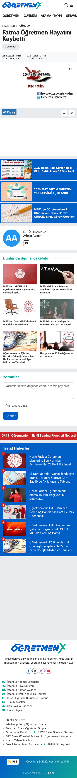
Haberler (8, 25)
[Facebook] (29, 671)
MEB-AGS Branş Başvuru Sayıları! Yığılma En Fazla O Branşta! (56, 289)
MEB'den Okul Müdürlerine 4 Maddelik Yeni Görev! (19, 323)
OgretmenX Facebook (19, 732)
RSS (14, 761)
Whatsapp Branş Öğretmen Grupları (27, 724)
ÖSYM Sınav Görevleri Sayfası (55, 732)
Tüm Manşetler (16, 702)
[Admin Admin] (11, 238)
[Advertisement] (38, 598)
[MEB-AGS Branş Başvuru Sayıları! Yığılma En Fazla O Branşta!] (57, 273)
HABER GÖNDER (15, 720)
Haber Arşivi (14, 710)
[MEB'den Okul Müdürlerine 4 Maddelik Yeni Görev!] (20, 308)
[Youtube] (48, 671)
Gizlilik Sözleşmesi (58, 744)
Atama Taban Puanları (19, 740)
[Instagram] (42, 671)
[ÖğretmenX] (22, 5)
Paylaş (11, 112)
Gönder (11, 416)
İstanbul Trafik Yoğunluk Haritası (26, 694)
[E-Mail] (26, 243)
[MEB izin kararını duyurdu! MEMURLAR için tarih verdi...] (57, 308)
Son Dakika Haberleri (20, 706)
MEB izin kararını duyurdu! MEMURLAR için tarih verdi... (56, 323)
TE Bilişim (48, 773)
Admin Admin (32, 235)
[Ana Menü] (71, 5)
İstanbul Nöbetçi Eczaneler (23, 681)
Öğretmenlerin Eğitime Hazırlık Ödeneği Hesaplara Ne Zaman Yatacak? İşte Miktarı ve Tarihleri (19, 358)
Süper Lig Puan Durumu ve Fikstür (27, 698)
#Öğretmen (10, 46)
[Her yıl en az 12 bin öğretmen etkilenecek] (57, 340)
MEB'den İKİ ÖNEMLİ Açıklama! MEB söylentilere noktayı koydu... (19, 289)
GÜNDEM (30, 16)
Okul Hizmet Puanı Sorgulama (24, 744)
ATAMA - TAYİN (51, 16)
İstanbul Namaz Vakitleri (22, 690)
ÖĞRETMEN (11, 16)
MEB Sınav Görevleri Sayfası (22, 736)
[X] (35, 671)
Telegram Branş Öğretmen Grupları (26, 728)
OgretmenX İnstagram (58, 736)
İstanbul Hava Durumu (20, 686)
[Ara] (66, 5)
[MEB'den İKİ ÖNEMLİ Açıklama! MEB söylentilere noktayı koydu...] (20, 273)
